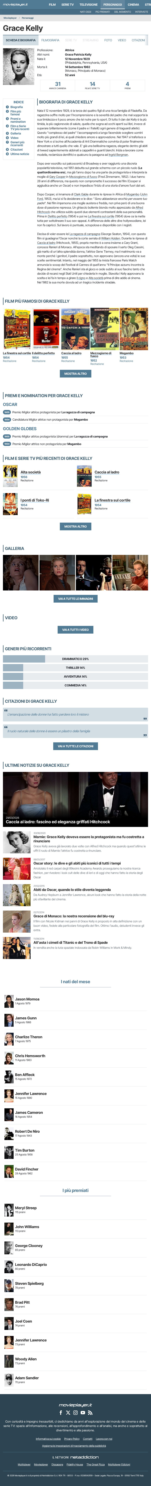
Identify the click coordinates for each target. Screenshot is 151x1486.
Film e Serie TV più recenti (19, 127)
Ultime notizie (19, 154)
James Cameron (29, 1112)
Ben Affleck (25, 1075)
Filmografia (50, 40)
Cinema (133, 4)
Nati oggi (85, 11)
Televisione (89, 4)
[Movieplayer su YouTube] (83, 1412)
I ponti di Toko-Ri (35, 500)
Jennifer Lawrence (31, 1093)
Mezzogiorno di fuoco (83, 176)
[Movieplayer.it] (15, 4)
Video (122, 40)
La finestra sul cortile (101, 216)
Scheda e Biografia (21, 40)
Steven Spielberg (29, 1283)
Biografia (16, 107)
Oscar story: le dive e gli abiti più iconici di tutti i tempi (77, 863)
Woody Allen (26, 1359)
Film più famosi (15, 113)
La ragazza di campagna (85, 234)
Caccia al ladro (46, 243)
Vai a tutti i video (75, 630)
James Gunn (26, 1018)
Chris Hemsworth (30, 1056)
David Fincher (26, 1169)
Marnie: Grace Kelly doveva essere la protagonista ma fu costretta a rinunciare (89, 839)
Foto (108, 40)
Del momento (122, 11)
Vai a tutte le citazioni (75, 746)
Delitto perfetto (57, 216)
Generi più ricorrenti (17, 143)
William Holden (110, 238)
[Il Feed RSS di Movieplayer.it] (90, 1412)
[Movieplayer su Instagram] (75, 1412)
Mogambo (132, 194)
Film (52, 4)
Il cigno (81, 278)
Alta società (96, 278)
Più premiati (103, 11)
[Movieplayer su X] (68, 1412)
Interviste (141, 11)
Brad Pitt (22, 1302)
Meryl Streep (26, 1208)
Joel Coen (23, 1321)
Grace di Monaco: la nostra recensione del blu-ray (74, 916)
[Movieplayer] (75, 1405)
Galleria (15, 133)
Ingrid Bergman (118, 154)
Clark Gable (81, 194)
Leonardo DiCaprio (31, 1264)
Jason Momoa (27, 999)
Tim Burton (24, 1150)
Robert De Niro (27, 1131)
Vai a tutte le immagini (75, 599)
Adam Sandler (27, 1378)
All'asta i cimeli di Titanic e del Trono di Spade (71, 942)
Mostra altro (75, 373)
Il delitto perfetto (43, 353)
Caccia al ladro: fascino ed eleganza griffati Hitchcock (58, 821)
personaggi (112, 4)
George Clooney (29, 1246)
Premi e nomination (18, 120)
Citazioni (138, 40)
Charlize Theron (28, 1037)
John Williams (27, 1227)
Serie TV (68, 4)
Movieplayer (10, 18)
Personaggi (28, 18)
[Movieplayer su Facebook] (60, 1412)
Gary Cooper (57, 176)
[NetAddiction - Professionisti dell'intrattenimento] (85, 1457)
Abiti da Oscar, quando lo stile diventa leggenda (72, 889)
